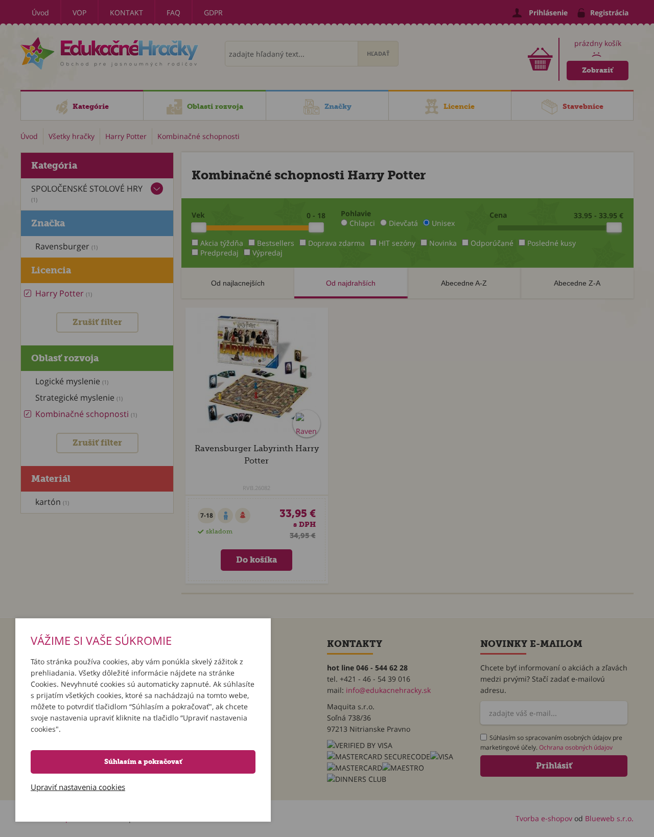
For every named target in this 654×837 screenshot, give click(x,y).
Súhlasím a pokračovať (143, 761)
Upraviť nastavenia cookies (78, 787)
